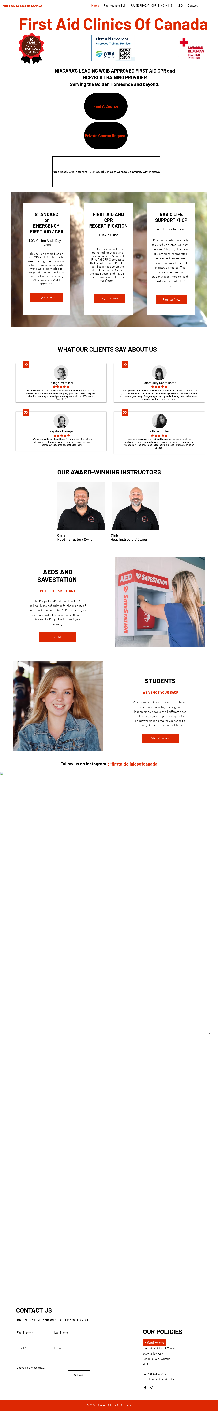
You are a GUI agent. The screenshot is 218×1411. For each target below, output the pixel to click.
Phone (58, 1348)
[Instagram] (151, 1388)
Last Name (61, 1332)
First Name (24, 1332)
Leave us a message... (31, 1367)
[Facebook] (145, 1388)
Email (20, 1348)
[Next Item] (209, 1034)
